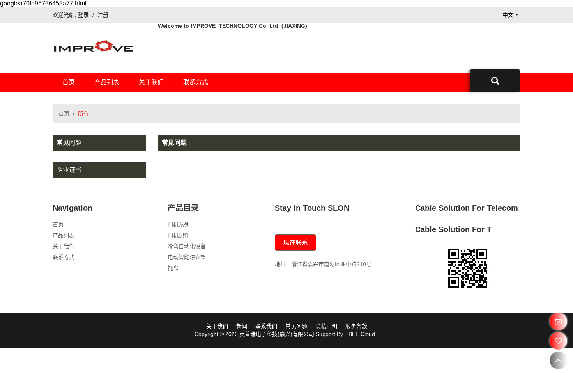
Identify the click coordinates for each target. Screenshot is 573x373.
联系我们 (266, 326)
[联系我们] (558, 321)
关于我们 (151, 82)
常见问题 (296, 326)
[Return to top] (558, 360)
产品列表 (106, 82)
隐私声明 (326, 326)
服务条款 (356, 326)
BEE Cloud (361, 334)
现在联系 (295, 242)
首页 (68, 82)
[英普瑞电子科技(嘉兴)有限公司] (93, 48)
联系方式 (195, 82)
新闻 (241, 326)
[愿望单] (558, 341)
